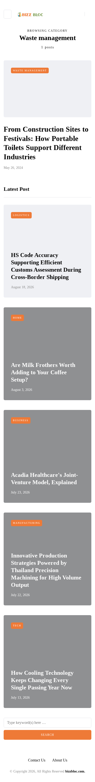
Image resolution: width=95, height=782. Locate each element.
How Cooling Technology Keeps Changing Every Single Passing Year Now (42, 680)
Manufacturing (26, 523)
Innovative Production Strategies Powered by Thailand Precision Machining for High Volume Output (46, 570)
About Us (59, 760)
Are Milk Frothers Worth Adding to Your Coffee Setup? (43, 372)
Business (20, 420)
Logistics (21, 215)
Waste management (30, 70)
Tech (17, 625)
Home (17, 317)
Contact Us (36, 760)
